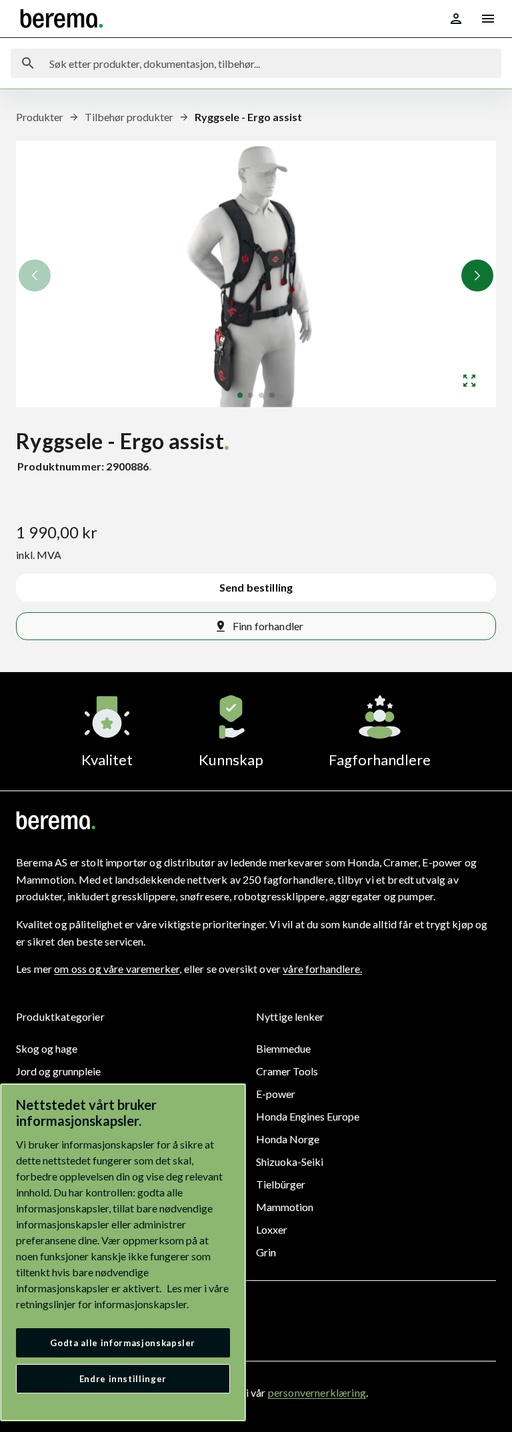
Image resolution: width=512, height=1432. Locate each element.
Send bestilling (256, 587)
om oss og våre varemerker (116, 968)
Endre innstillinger (123, 1378)
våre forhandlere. (322, 968)
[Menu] (488, 19)
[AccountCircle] (456, 19)
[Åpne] (469, 381)
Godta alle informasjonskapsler (122, 1343)
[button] (477, 275)
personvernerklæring (317, 1392)
